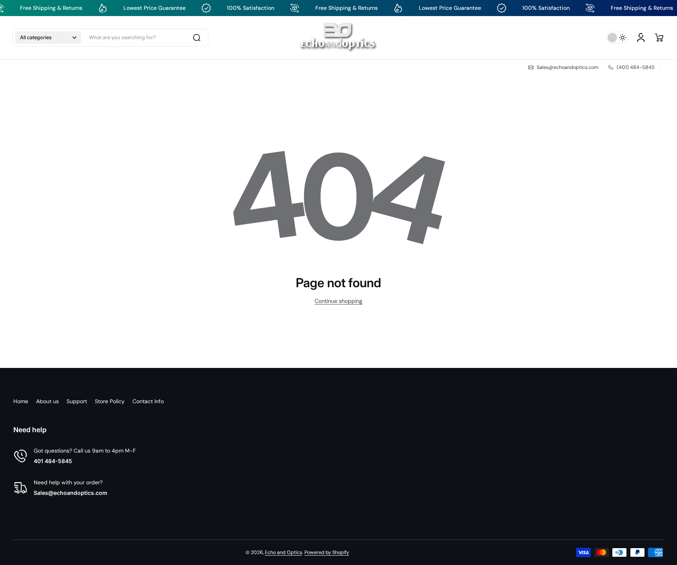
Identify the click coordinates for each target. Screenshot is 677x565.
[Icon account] (641, 37)
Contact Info (148, 401)
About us (47, 401)
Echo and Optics (283, 552)
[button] (48, 37)
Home (20, 401)
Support (77, 401)
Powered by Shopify (326, 552)
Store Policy (110, 401)
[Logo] (339, 37)
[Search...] (196, 37)
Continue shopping (338, 300)
